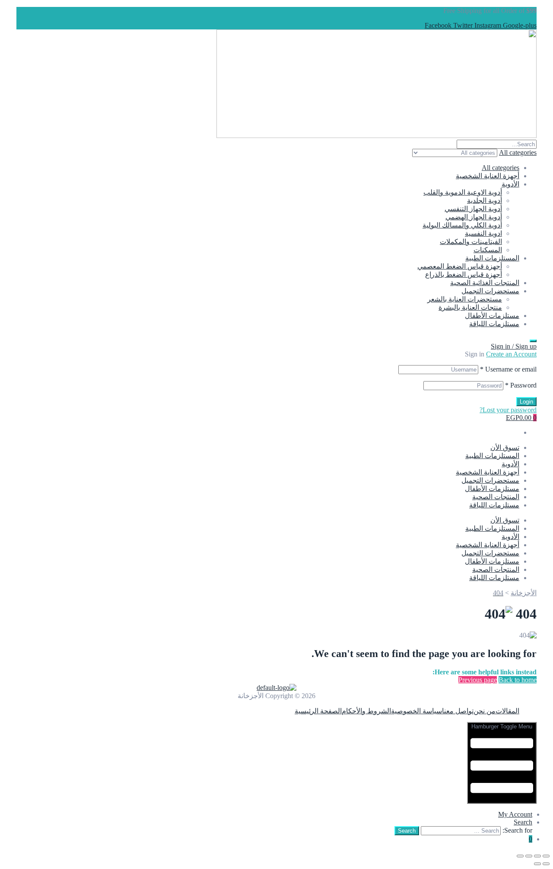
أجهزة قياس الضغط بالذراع (463, 274)
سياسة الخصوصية (416, 711)
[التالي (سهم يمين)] (537, 864)
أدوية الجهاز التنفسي (473, 208)
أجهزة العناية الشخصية (487, 176)
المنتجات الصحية (495, 496)
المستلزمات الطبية (492, 258)
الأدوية (510, 184)
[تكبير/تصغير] (546, 856)
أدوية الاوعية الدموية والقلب (462, 192)
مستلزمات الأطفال (492, 315)
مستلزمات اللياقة (494, 323)
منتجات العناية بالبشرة (470, 307)
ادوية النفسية (483, 233)
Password (521, 385)
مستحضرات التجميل (490, 291)
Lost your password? (508, 410)
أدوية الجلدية (484, 200)
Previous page (477, 679)
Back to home (518, 679)
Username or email (508, 369)
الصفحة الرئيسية (318, 711)
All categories (500, 167)
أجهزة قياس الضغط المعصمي (459, 266)
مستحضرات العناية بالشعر (464, 299)
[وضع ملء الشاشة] (537, 856)
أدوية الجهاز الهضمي (473, 217)
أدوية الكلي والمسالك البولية (462, 225)
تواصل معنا (458, 711)
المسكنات (488, 249)
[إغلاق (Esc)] (520, 856)
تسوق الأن (504, 447)
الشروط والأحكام (366, 711)
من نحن (485, 711)
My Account (515, 814)
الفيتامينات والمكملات (471, 241)
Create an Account (511, 354)
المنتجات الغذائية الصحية (484, 282)
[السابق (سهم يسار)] (546, 864)
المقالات (507, 711)
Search (523, 822)
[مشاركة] (528, 856)
